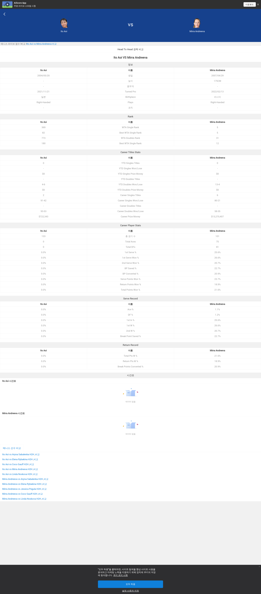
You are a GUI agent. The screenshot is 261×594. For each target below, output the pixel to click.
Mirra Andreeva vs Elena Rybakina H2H (21, 483)
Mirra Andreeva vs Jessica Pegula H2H (21, 488)
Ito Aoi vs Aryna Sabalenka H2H (18, 454)
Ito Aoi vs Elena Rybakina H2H (17, 459)
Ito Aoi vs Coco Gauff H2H (15, 464)
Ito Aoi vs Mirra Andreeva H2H (17, 469)
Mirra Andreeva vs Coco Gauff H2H (19, 493)
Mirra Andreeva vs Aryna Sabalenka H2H (22, 479)
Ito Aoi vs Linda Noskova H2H (17, 474)
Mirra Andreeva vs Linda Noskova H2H (21, 498)
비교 (37, 454)
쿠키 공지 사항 (120, 575)
